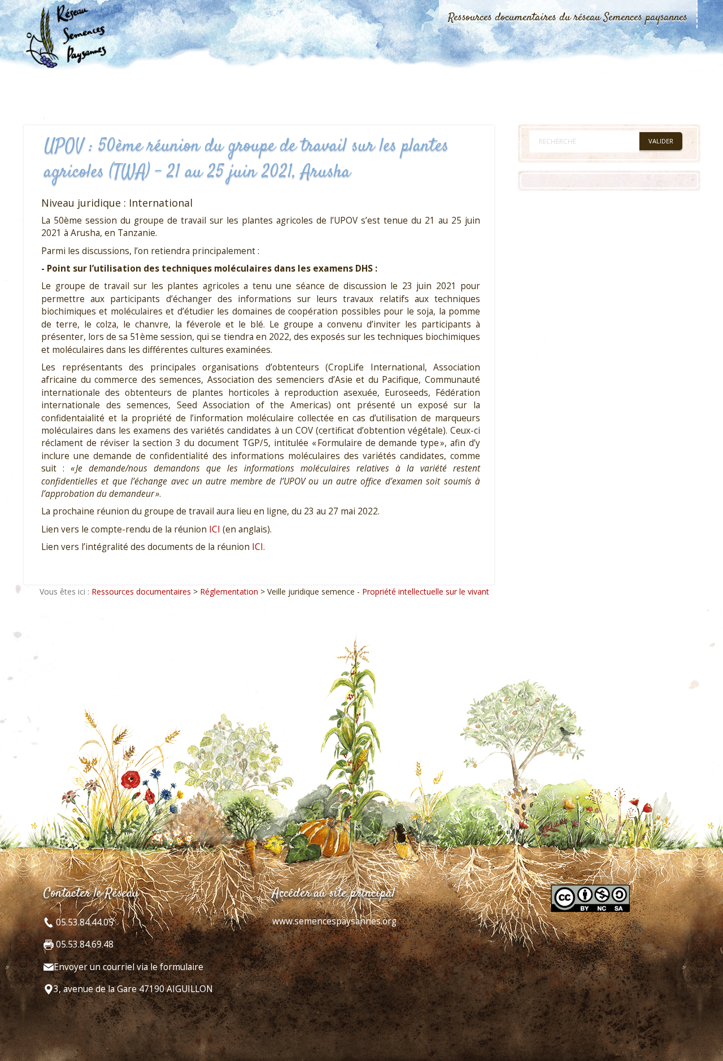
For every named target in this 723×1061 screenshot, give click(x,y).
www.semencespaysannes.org (334, 921)
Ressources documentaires (141, 591)
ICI (214, 529)
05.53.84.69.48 (84, 944)
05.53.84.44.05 (84, 922)
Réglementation (229, 591)
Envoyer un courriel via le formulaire (128, 967)
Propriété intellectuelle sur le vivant (425, 591)
